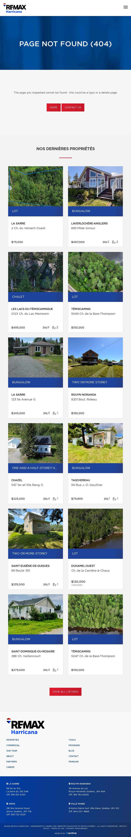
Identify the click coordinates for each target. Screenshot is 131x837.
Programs (74, 745)
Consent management (77, 828)
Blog (71, 751)
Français (74, 762)
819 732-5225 (18, 815)
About (10, 756)
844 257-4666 (81, 812)
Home (54, 108)
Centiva (71, 833)
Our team (11, 751)
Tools (72, 740)
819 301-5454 (18, 795)
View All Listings (65, 692)
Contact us (73, 108)
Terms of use (57, 828)
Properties (12, 740)
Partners (11, 762)
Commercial (13, 745)
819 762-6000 (81, 795)
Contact (74, 756)
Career (10, 767)
